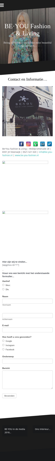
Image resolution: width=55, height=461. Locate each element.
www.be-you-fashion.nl (27, 155)
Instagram (10, 345)
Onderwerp (8, 356)
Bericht (6, 368)
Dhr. (7, 289)
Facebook (9, 349)
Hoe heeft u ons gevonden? (16, 337)
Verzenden (9, 396)
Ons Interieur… (42, 429)
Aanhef (6, 281)
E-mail (5, 325)
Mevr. (8, 285)
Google (8, 341)
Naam (5, 296)
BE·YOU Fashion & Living (27, 30)
